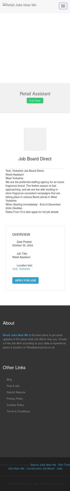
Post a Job (13, 386)
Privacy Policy (15, 398)
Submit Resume (16, 392)
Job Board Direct (35, 158)
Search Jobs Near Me (43, 465)
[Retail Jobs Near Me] (19, 6)
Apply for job (25, 280)
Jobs (59, 468)
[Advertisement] (35, 48)
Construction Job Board (41, 468)
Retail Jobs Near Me (15, 335)
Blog (9, 379)
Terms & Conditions (18, 411)
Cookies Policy (15, 405)
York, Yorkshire (21, 269)
